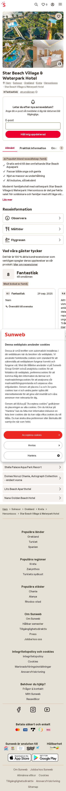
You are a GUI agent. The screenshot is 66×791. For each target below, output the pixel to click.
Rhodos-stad (33, 601)
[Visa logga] (25, 731)
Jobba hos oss (33, 639)
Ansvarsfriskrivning (33, 671)
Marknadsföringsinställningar (33, 666)
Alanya (33, 596)
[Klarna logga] (48, 731)
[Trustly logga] (33, 731)
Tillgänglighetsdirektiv (33, 629)
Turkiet (33, 541)
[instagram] (33, 711)
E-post (9, 120)
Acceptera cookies (32, 435)
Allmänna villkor (26, 775)
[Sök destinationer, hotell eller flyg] (36, 4)
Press (33, 634)
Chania (33, 591)
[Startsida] (3, 4)
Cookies (33, 661)
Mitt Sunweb (33, 694)
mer (63, 327)
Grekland (33, 536)
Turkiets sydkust (33, 574)
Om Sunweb (33, 618)
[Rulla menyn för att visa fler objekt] (61, 148)
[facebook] (19, 711)
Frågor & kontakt (33, 688)
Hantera (32, 455)
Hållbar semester (33, 623)
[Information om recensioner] (36, 92)
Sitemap (33, 786)
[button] (33, 26)
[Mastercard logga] (17, 731)
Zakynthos (33, 569)
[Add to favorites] (58, 16)
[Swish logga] (40, 731)
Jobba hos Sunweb (41, 769)
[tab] (10, 148)
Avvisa (31, 445)
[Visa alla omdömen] (20, 92)
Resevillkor (33, 699)
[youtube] (47, 711)
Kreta (33, 564)
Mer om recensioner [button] (26, 264)
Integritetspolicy (33, 656)
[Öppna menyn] (60, 4)
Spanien (33, 547)
